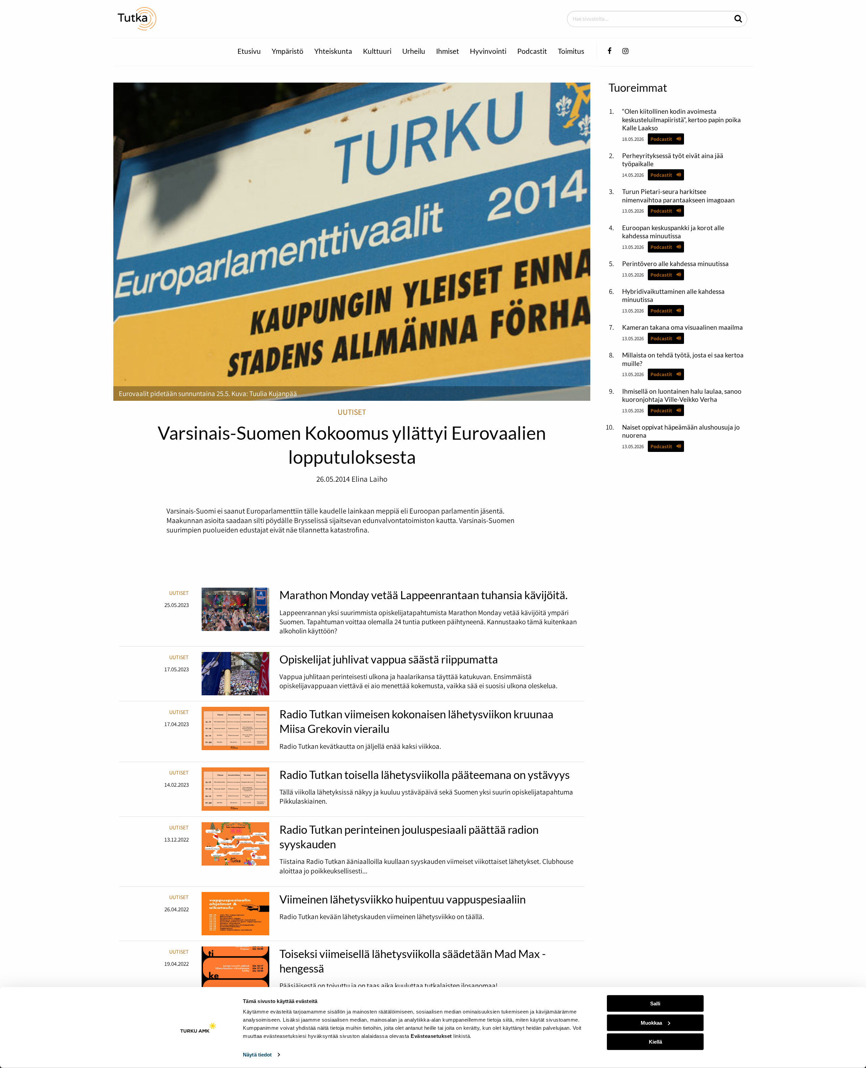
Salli (655, 1003)
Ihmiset (447, 51)
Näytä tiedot (257, 1055)
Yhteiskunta (333, 51)
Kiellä (655, 1042)
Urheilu (413, 51)
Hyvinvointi (488, 51)
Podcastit (532, 51)
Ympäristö (287, 51)
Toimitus (571, 51)
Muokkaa (651, 1022)
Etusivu (249, 51)
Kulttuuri (377, 51)
